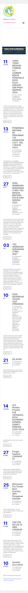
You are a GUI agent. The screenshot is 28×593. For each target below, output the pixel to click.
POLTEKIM (14, 309)
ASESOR (14, 99)
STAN (20, 317)
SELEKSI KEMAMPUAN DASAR (15, 315)
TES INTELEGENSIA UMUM (16, 321)
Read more (7, 121)
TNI (15, 153)
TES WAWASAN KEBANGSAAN (15, 208)
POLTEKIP (14, 311)
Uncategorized (15, 101)
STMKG (20, 318)
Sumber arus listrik (17, 563)
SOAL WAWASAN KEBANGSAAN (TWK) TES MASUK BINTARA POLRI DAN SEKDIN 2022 (19, 193)
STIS (16, 318)
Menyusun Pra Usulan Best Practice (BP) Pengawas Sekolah (17, 491)
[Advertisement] (14, 37)
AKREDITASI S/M (16, 98)
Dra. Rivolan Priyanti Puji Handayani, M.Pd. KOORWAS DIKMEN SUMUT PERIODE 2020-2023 (18, 417)
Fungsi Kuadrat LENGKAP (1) (17, 455)
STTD (17, 320)
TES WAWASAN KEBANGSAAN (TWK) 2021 (19, 249)
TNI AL (18, 153)
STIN (13, 318)
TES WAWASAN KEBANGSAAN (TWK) (17, 211)
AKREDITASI (17, 96)
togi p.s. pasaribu (18, 94)
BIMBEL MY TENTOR (9, 19)
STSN (13, 320)
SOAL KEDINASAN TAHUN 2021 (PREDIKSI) (18, 299)
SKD (15, 206)
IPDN (15, 308)
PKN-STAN (19, 308)
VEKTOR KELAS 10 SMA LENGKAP (17, 526)
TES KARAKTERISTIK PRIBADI (16, 324)
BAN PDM (19, 99)
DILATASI (17, 359)
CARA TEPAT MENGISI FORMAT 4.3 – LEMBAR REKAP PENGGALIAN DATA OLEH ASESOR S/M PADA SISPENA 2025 (19, 76)
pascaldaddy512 (18, 150)
